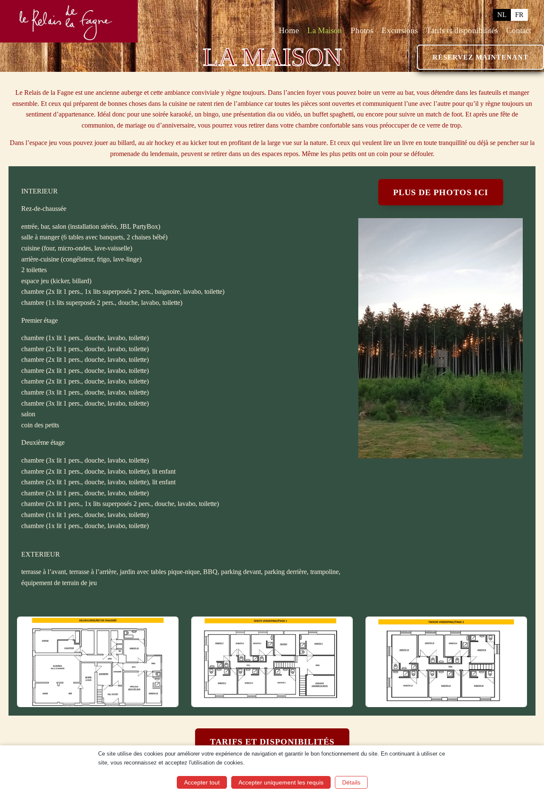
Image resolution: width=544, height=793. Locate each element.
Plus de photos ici (440, 192)
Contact (518, 30)
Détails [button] (351, 782)
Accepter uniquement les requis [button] (280, 782)
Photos (362, 30)
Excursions (400, 30)
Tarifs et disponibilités (462, 30)
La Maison (324, 30)
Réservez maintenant (480, 57)
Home (289, 30)
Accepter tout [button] (202, 782)
